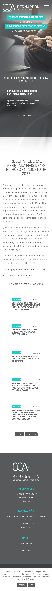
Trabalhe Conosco (25, 497)
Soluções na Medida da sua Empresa (26, 79)
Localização (26, 510)
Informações (26, 488)
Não (31, 585)
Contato (26, 537)
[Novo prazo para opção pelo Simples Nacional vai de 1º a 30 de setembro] (26, 369)
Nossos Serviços (26, 115)
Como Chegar (26, 528)
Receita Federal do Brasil (22, 275)
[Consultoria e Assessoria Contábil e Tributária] (26, 107)
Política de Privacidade (25, 494)
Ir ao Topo (31, 434)
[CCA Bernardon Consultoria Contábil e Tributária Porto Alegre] (21, 11)
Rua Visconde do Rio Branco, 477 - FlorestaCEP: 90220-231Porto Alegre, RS (26, 519)
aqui (11, 269)
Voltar (19, 434)
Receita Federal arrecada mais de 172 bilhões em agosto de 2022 (26, 167)
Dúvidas (25, 501)
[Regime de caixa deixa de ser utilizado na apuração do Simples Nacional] (26, 342)
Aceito (22, 585)
